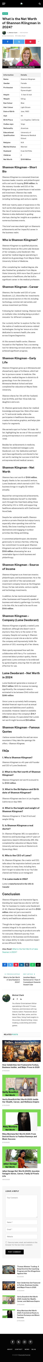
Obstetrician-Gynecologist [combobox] (26, 89)
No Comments (9, 36)
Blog (5, 13)
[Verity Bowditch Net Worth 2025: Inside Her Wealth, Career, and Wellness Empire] (21, 1085)
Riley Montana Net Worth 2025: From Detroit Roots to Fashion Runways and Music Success (19, 1136)
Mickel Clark (13, 32)
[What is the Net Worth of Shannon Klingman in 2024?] (21, 68)
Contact (18, 1349)
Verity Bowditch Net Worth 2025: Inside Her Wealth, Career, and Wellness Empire (28, 1299)
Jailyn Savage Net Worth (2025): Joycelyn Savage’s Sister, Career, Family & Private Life (20, 1173)
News (27, 1349)
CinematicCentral (24, 1355)
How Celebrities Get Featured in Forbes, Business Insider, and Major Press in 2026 (28, 1285)
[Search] (39, 3)
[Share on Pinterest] (30, 42)
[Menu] (3, 3)
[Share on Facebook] (7, 42)
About (10, 1349)
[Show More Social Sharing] (38, 42)
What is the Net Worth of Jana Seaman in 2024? (11, 979)
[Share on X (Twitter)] (19, 42)
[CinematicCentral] (21, 4)
